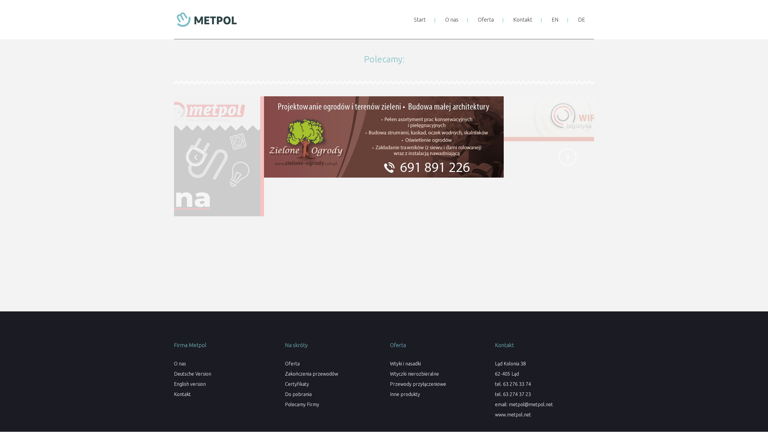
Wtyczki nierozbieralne (414, 373)
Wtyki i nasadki (405, 363)
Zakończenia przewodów (311, 373)
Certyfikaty (297, 384)
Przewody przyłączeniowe (418, 384)
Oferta (292, 363)
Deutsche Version (192, 373)
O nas (180, 363)
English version (190, 384)
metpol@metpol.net (531, 404)
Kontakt (182, 394)
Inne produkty (405, 394)
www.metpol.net (513, 414)
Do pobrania (298, 394)
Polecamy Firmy (302, 404)
